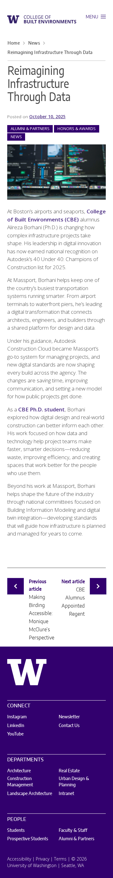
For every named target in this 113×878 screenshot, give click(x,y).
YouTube (15, 734)
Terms (60, 859)
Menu (92, 17)
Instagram (17, 717)
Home (14, 43)
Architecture (19, 771)
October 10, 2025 (47, 116)
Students (15, 830)
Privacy (42, 859)
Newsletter (69, 717)
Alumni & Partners (30, 128)
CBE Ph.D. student (41, 409)
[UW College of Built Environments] (41, 19)
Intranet (66, 794)
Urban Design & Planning (74, 782)
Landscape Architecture (29, 794)
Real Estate (69, 771)
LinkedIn (15, 726)
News (34, 43)
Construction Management (20, 782)
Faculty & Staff (73, 830)
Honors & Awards (76, 128)
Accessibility (19, 859)
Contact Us (69, 726)
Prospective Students (27, 839)
